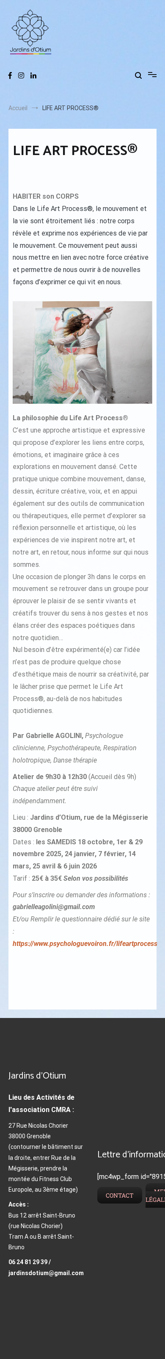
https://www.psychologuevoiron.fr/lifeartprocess (85, 944)
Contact (120, 1195)
